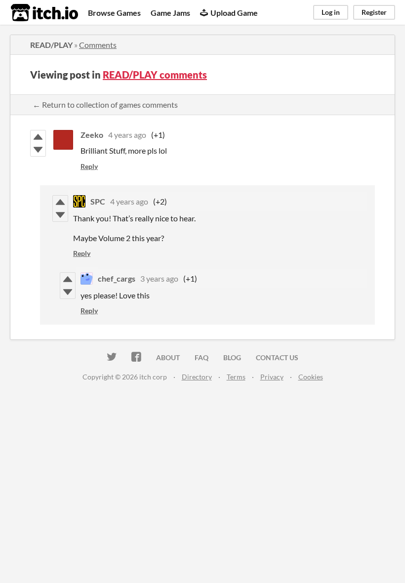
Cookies (310, 377)
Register (374, 12)
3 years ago (159, 278)
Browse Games (114, 12)
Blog (232, 357)
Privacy (272, 377)
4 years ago (127, 134)
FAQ (201, 357)
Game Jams (170, 12)
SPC (97, 201)
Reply (89, 166)
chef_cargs (116, 278)
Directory (197, 377)
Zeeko (92, 134)
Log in (331, 12)
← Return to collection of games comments (105, 104)
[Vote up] (38, 136)
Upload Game (234, 12)
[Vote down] (38, 149)
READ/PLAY (51, 44)
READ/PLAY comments (155, 75)
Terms (236, 377)
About (168, 357)
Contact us (277, 357)
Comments (98, 44)
